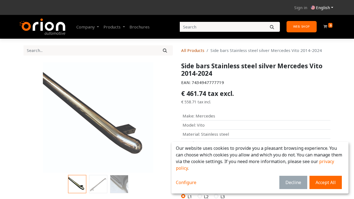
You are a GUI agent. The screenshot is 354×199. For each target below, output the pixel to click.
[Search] (272, 27)
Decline (293, 182)
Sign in (300, 7)
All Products (192, 50)
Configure (186, 182)
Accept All (326, 182)
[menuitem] (139, 27)
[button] (35, 117)
